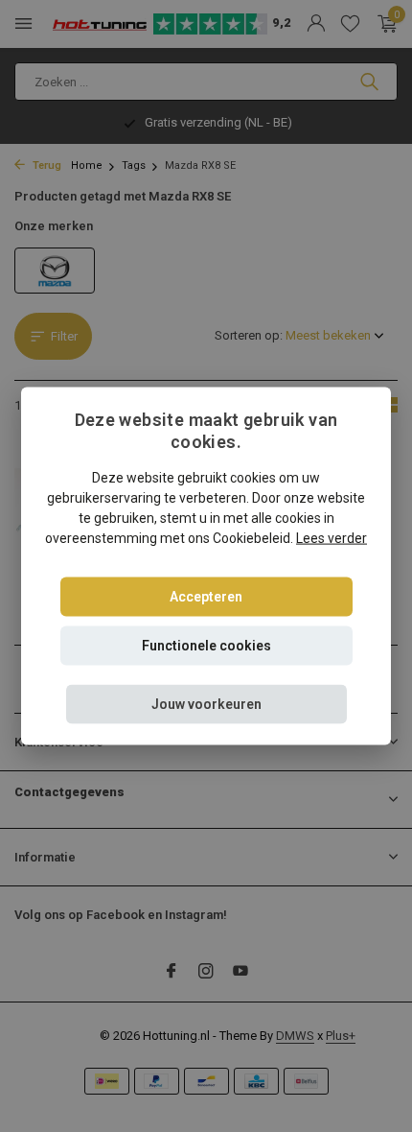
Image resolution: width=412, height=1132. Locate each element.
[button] (206, 703)
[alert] (206, 566)
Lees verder (331, 537)
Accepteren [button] (206, 595)
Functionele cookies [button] (206, 644)
